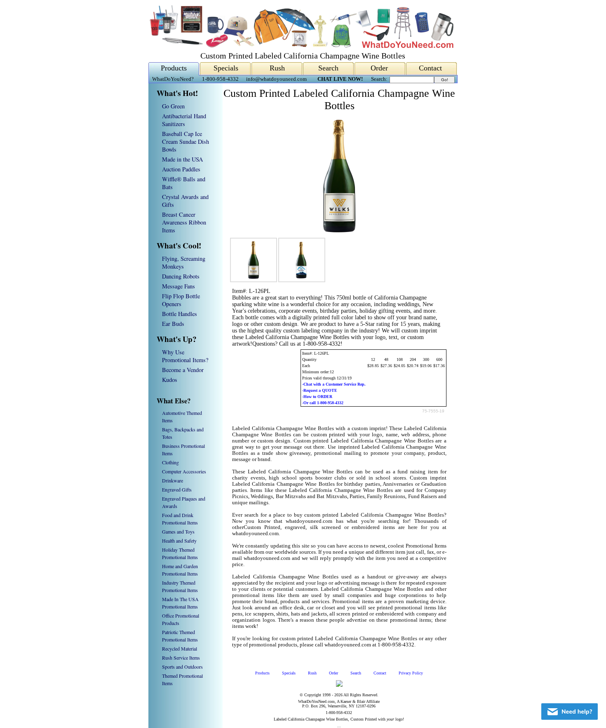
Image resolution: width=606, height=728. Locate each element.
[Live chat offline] (569, 711)
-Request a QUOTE (319, 390)
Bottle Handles (179, 314)
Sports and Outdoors (182, 666)
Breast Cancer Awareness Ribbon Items (184, 222)
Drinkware (172, 480)
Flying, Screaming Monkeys (183, 262)
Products (174, 68)
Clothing (170, 462)
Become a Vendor (183, 370)
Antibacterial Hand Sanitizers (184, 120)
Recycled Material (179, 648)
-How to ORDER (317, 396)
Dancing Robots (181, 276)
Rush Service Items (181, 657)
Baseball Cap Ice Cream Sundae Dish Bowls (185, 141)
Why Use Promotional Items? (185, 356)
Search (328, 68)
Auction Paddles (181, 169)
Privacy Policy (411, 673)
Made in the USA (182, 159)
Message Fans (178, 286)
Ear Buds (173, 324)
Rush (277, 68)
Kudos (169, 380)
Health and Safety (179, 540)
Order (379, 68)
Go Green (173, 106)
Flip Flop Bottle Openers (181, 300)
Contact (430, 68)
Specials (226, 68)
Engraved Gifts (177, 489)
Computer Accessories (184, 471)
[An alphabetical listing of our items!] (300, 45)
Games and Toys (178, 531)
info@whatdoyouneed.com (276, 79)
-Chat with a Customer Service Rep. (334, 384)
